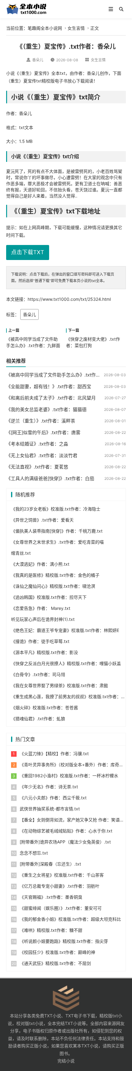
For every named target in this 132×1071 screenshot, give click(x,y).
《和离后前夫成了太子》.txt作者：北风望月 (51, 398)
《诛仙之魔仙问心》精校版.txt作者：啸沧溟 (53, 586)
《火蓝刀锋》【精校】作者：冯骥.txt (54, 753)
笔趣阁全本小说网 (45, 28)
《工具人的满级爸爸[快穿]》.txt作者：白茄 (50, 478)
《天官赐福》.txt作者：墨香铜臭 (51, 897)
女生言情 (76, 28)
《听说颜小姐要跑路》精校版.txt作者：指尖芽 (64, 941)
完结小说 (66, 1060)
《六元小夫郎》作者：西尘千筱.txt (53, 797)
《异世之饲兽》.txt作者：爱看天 (42, 519)
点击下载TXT (27, 252)
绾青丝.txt (21, 553)
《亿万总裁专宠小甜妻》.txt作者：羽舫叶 (59, 886)
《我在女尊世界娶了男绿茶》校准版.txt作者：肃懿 (59, 685)
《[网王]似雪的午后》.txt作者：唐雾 (43, 432)
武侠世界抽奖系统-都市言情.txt (50, 808)
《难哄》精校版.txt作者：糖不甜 (51, 930)
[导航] (110, 9)
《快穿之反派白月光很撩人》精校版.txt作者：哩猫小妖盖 (66, 663)
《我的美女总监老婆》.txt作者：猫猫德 (46, 409)
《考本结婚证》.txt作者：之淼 (37, 444)
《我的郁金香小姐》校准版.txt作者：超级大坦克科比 (70, 919)
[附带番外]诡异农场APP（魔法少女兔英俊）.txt (65, 841)
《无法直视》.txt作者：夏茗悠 (37, 467)
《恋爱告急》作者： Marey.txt (40, 608)
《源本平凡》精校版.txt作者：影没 (44, 652)
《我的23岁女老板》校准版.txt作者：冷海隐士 (55, 508)
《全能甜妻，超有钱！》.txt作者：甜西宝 (48, 386)
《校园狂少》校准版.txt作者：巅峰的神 (57, 952)
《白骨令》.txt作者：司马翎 (38, 674)
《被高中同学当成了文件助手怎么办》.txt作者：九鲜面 (62, 375)
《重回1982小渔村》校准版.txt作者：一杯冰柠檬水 (69, 775)
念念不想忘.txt (34, 852)
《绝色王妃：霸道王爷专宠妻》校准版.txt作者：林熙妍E (65, 630)
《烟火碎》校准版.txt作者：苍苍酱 (44, 707)
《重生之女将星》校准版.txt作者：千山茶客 (62, 875)
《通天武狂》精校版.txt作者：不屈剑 (55, 963)
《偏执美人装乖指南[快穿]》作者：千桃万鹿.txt (57, 531)
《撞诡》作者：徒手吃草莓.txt (40, 641)
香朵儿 (29, 314)
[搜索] (121, 9)
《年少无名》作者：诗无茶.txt (49, 786)
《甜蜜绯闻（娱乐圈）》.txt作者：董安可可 (61, 908)
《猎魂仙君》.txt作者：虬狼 (38, 718)
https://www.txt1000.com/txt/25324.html (69, 299)
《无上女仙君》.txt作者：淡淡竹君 (41, 455)
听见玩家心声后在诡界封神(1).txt (43, 619)
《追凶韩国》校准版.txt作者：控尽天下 (49, 597)
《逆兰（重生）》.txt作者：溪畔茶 (40, 421)
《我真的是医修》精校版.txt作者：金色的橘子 (55, 575)
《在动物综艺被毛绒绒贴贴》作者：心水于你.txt (66, 830)
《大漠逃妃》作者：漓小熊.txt (40, 564)
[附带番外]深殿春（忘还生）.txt (50, 863)
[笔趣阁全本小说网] (26, 8)
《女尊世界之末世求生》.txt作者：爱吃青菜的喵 (57, 542)
